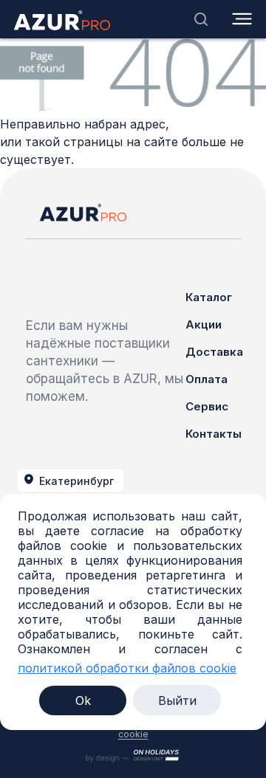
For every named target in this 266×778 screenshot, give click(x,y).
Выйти (177, 700)
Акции (203, 324)
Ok (83, 700)
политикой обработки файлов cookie (127, 668)
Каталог (208, 297)
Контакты (213, 434)
